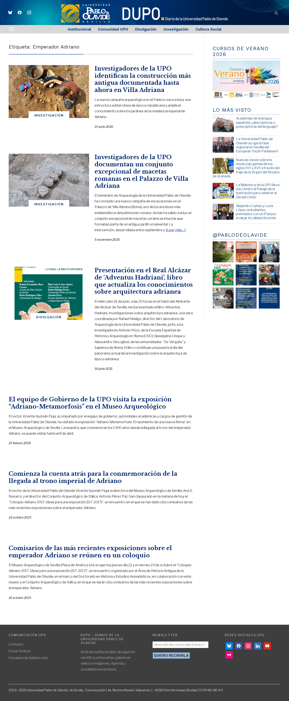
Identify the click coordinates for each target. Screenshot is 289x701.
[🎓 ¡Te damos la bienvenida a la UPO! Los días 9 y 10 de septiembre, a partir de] (223, 274)
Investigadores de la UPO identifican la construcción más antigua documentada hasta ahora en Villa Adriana (143, 79)
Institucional (79, 29)
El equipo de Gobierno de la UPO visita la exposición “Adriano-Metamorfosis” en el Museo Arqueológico (90, 403)
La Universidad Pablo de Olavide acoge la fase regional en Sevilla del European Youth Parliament (257, 145)
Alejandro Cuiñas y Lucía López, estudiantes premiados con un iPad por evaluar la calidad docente (256, 212)
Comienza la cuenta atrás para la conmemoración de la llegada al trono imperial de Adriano (93, 477)
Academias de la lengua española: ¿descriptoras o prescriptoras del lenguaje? (257, 122)
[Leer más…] (176, 230)
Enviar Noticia (19, 651)
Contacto (16, 644)
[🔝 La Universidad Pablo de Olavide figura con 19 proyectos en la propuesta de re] (223, 298)
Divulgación (146, 29)
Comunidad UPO (113, 29)
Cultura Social (208, 29)
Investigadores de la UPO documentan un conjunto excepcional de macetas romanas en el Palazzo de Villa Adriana (141, 171)
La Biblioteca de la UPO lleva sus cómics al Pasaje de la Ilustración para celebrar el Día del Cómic (257, 191)
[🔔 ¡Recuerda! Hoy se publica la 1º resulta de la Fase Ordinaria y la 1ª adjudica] (269, 274)
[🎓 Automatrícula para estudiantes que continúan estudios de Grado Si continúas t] (246, 274)
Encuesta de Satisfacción (28, 658)
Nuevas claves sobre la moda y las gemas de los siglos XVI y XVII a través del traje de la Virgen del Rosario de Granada (246, 168)
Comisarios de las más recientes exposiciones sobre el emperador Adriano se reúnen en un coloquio (90, 552)
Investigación (176, 29)
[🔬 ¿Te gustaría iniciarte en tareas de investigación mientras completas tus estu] (246, 298)
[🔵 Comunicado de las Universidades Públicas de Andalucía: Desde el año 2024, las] (269, 298)
